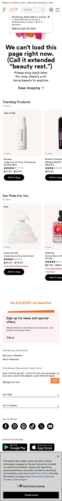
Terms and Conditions (42, 477)
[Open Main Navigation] (4, 9)
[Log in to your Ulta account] (51, 9)
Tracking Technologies (15, 480)
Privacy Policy (42, 473)
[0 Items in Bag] (57, 9)
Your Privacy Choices (34, 486)
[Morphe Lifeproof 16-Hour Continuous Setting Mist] (22, 141)
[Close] (58, 456)
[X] (48, 17)
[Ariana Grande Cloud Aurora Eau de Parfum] (22, 235)
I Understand (31, 495)
